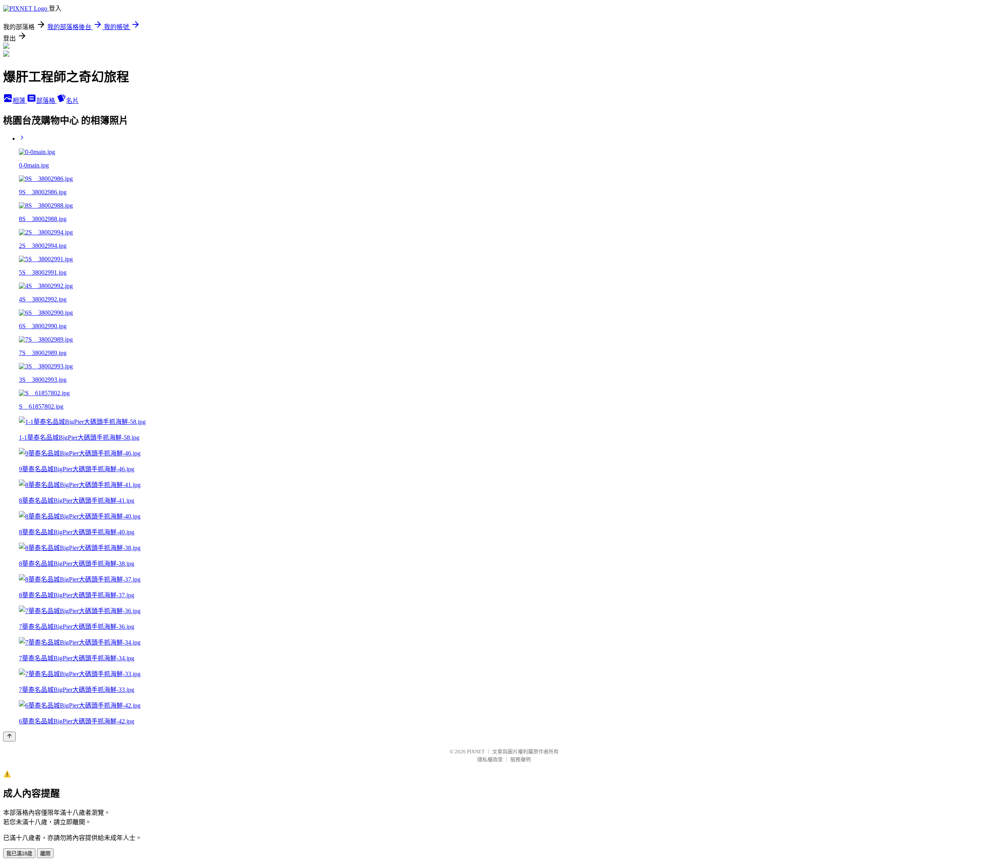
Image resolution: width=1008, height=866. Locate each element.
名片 (72, 100)
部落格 (46, 100)
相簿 (20, 100)
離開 (45, 854)
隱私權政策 (490, 759)
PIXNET (476, 751)
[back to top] (9, 736)
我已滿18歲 (19, 854)
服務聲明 (520, 759)
